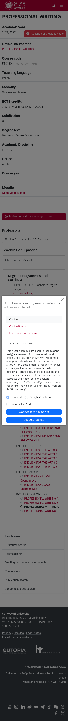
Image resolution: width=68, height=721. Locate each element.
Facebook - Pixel (21, 404)
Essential (16, 397)
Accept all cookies (34, 420)
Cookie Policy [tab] (17, 326)
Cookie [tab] (13, 319)
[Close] (62, 299)
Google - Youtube (40, 397)
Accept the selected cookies (34, 411)
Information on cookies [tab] (23, 333)
